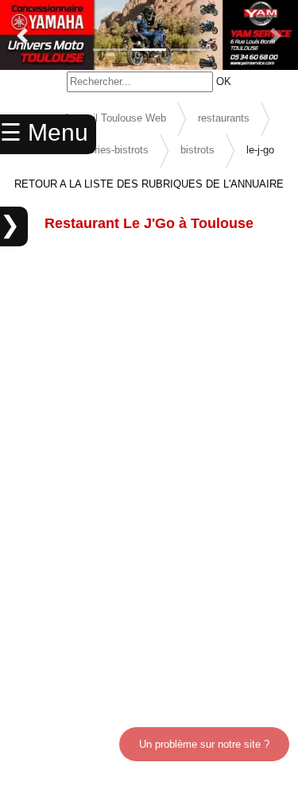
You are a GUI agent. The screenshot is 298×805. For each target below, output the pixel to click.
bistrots (197, 150)
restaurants (224, 118)
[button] (22, 36)
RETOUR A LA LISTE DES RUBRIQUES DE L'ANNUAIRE (149, 184)
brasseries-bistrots (106, 150)
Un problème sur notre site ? (204, 744)
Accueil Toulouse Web (115, 118)
